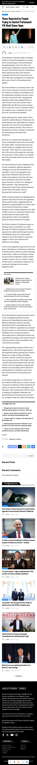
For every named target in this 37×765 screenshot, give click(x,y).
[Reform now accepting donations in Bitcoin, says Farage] (18, 653)
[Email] (16, 47)
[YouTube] (12, 735)
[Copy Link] (19, 47)
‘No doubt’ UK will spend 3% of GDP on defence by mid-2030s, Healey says (17, 604)
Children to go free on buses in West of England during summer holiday (17, 290)
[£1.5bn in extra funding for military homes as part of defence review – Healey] (18, 528)
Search (31, 456)
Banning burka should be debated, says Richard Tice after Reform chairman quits (17, 425)
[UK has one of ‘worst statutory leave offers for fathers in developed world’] (9, 281)
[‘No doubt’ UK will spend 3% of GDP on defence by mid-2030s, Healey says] (18, 591)
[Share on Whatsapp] (13, 47)
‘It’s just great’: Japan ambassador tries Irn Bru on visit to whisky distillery (17, 572)
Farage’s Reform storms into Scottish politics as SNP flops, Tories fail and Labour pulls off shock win (18, 307)
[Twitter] (7, 735)
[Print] (22, 47)
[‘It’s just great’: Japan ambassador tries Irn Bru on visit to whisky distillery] (18, 559)
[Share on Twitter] (9, 47)
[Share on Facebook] (6, 47)
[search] (23, 7)
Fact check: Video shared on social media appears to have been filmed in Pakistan (18, 510)
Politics (5, 14)
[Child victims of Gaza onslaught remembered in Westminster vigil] (18, 622)
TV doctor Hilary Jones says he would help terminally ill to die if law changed (17, 295)
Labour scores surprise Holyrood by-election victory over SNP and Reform (16, 430)
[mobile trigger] (3, 7)
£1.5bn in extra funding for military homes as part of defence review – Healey (18, 541)
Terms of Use (11, 3)
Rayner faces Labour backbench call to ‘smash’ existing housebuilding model (17, 414)
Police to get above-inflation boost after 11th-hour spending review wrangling (18, 300)
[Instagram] (16, 735)
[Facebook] (3, 735)
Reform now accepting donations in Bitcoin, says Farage (16, 666)
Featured (12, 439)
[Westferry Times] (13, 7)
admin (10, 53)
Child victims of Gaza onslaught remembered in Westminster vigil (15, 635)
